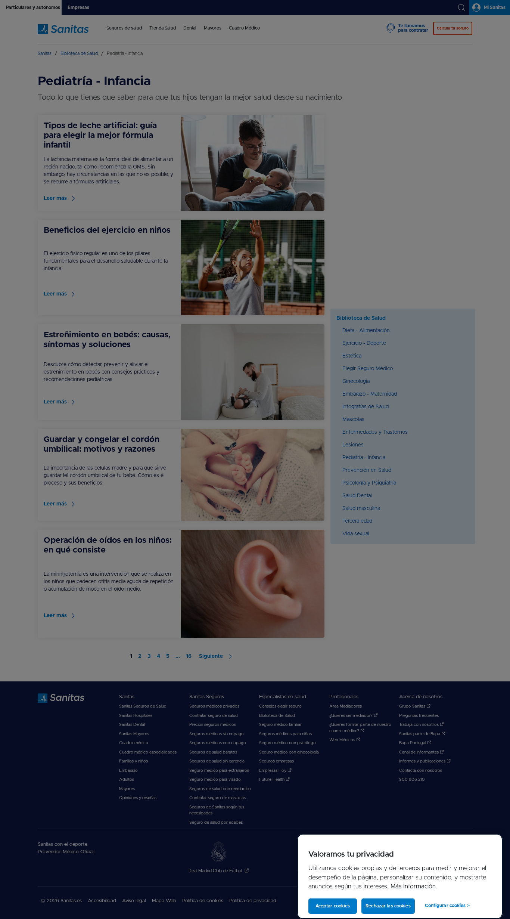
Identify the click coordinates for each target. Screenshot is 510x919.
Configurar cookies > (447, 905)
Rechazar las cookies (388, 906)
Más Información (413, 886)
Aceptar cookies (332, 906)
